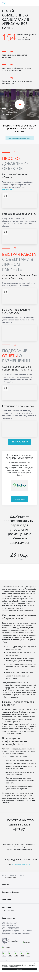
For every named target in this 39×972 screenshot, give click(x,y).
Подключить (19, 499)
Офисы (32, 847)
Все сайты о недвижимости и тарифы (20, 138)
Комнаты (17, 847)
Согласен (19, 969)
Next (34, 485)
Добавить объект (9, 189)
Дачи (17, 844)
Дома (22, 844)
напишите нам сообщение (21, 865)
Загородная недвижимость (23, 849)
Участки (9, 849)
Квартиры (25, 847)
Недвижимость (8, 844)
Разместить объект (19, 441)
